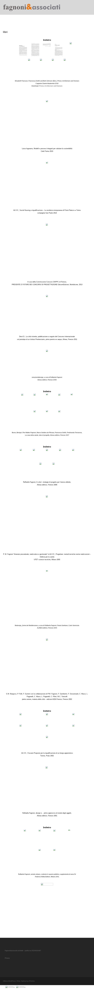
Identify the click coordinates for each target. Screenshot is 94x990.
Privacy (7, 958)
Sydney (23, 981)
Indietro (47, 40)
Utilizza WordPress (9, 981)
